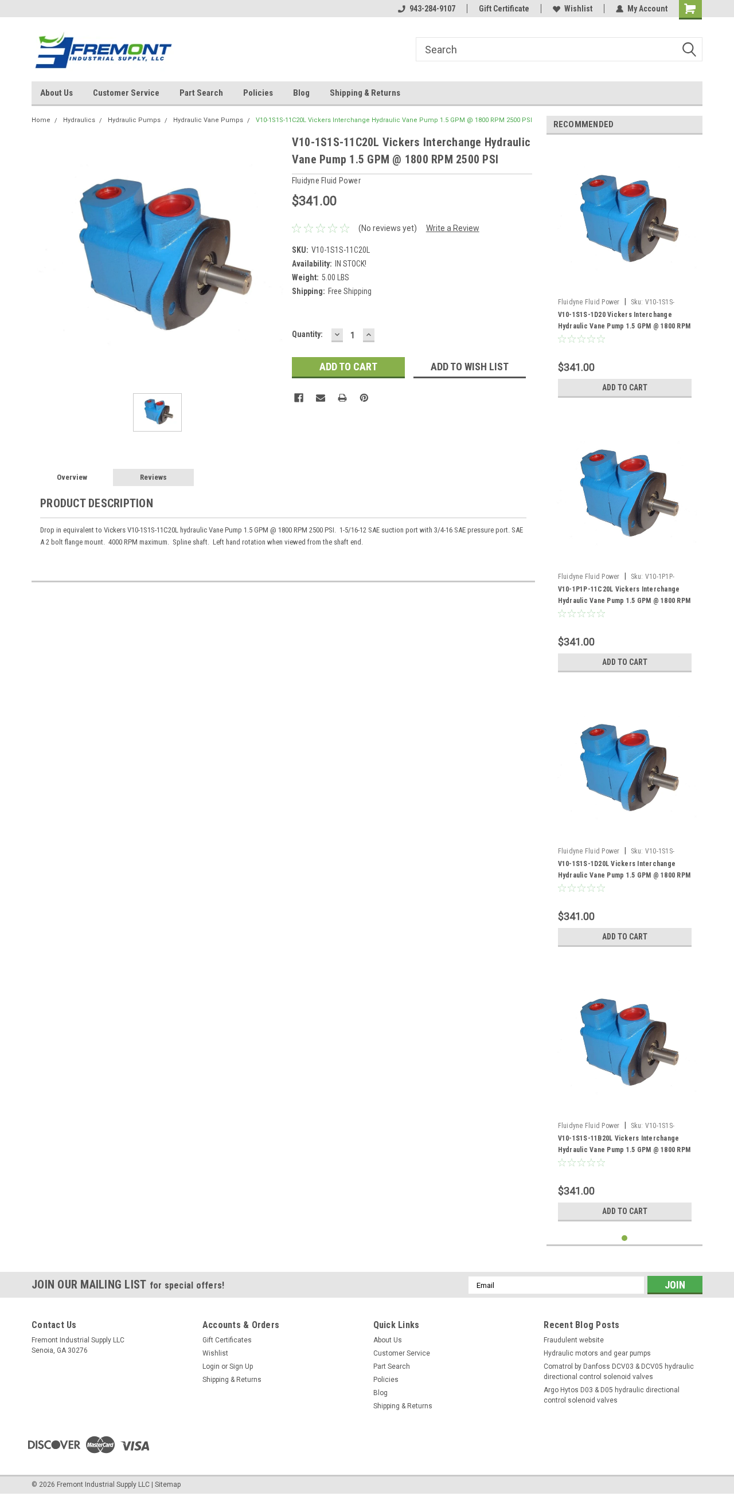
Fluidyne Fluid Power (589, 302)
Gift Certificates (227, 1340)
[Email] (320, 397)
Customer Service (126, 93)
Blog (301, 93)
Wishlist (578, 8)
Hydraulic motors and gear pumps (597, 1353)
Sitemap (168, 1485)
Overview (72, 477)
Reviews (153, 477)
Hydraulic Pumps (134, 120)
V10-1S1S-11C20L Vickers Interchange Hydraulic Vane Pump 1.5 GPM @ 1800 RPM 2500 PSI (394, 120)
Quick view (624, 284)
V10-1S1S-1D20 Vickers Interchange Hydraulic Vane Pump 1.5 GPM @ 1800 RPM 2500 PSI (624, 326)
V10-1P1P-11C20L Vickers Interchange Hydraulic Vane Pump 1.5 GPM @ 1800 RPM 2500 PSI (624, 600)
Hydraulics (79, 120)
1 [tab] (625, 1238)
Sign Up (241, 1366)
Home (41, 120)
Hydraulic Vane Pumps (208, 120)
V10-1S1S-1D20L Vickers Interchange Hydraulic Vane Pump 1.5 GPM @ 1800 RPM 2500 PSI (624, 875)
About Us (56, 93)
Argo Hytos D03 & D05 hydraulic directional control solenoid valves (612, 1395)
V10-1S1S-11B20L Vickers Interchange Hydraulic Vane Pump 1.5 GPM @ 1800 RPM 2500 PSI (624, 1149)
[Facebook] (298, 397)
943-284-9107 (432, 8)
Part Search (201, 93)
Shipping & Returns (365, 93)
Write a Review (452, 228)
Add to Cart (624, 387)
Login (211, 1366)
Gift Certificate (504, 8)
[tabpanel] (624, 273)
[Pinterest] (364, 397)
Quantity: (307, 334)
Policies (258, 93)
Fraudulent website (574, 1340)
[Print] (342, 397)
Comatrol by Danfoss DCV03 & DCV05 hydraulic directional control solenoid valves (619, 1371)
